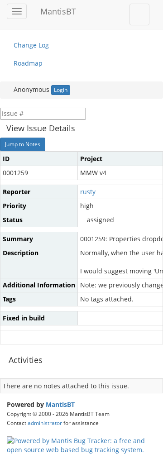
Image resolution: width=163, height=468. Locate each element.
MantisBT (60, 404)
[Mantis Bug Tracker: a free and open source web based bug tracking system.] (81, 444)
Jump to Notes (22, 144)
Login (60, 90)
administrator (45, 422)
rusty (88, 191)
